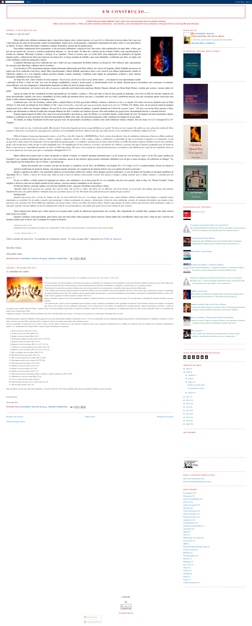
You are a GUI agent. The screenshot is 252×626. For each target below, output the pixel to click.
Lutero (185, 579)
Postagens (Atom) (18, 421)
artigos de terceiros (190, 505)
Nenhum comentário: (58, 258)
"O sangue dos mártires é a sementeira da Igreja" (207, 264)
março (190, 382)
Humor (185, 532)
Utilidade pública (189, 555)
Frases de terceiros (189, 517)
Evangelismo (188, 493)
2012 (188, 414)
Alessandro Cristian (204, 33)
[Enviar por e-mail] (74, 258)
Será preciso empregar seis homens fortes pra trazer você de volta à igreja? (216, 278)
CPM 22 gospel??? (197, 330)
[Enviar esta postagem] (71, 258)
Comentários (93, 622)
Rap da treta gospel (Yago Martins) (202, 238)
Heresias (186, 558)
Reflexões (186, 552)
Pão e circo (187, 564)
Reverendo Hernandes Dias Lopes (195, 546)
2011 (188, 417)
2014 (188, 407)
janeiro (191, 392)
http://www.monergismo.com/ (193, 478)
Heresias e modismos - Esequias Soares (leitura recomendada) (211, 317)
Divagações (187, 496)
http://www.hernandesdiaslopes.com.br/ (197, 481)
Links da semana (189, 549)
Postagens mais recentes (14, 416)
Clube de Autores (112, 238)
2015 (188, 403)
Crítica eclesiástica (190, 514)
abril (190, 378)
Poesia (185, 534)
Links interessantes (190, 511)
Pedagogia (187, 561)
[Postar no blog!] (77, 258)
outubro (191, 375)
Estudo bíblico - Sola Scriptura (201, 251)
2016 (188, 400)
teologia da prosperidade (192, 526)
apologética (187, 520)
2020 (188, 368)
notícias (186, 570)
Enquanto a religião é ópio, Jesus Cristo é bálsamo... (208, 304)
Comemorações (188, 523)
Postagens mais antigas (165, 416)
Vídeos (185, 567)
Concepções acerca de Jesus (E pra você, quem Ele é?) (209, 225)
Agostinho (187, 529)
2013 (188, 410)
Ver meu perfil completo (203, 43)
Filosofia (186, 508)
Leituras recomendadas (191, 499)
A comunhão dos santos (17, 271)
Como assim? (188, 541)
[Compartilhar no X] (79, 258)
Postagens (91, 617)
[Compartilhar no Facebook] (82, 258)
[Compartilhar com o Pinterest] (84, 258)
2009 (188, 424)
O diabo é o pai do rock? (18, 33)
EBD (185, 544)
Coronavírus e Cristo (197, 212)
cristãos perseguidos (190, 582)
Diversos (186, 502)
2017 (188, 397)
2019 (188, 372)
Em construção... (126, 11)
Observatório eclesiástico (192, 537)
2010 (188, 420)
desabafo (186, 573)
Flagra (185, 576)
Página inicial (90, 416)
